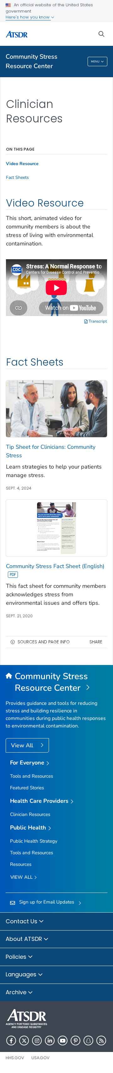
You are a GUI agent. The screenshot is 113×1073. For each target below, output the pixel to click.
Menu (95, 61)
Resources (20, 864)
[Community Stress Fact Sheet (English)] (56, 527)
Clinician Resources (30, 814)
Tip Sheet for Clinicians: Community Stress (50, 451)
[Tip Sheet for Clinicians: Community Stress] (56, 408)
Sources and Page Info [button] (44, 642)
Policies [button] (17, 957)
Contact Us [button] (22, 921)
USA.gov (40, 1058)
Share (95, 642)
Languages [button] (22, 974)
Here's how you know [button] (28, 17)
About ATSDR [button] (25, 939)
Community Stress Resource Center (31, 61)
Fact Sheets (17, 177)
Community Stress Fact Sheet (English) (55, 566)
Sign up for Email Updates (46, 902)
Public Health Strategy (33, 841)
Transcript (97, 321)
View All (23, 745)
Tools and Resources (31, 776)
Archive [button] (17, 992)
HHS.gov (15, 1058)
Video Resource (22, 164)
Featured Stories (27, 788)
